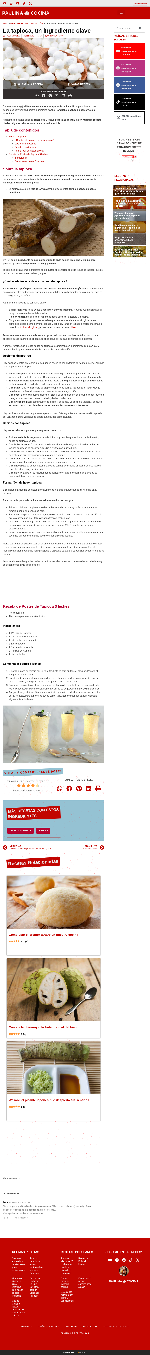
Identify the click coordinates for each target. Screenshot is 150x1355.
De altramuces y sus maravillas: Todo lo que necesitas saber (127, 228)
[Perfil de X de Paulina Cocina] (30, 3)
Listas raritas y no (19, 23)
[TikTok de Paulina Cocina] (24, 3)
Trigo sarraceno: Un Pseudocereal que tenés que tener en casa (128, 191)
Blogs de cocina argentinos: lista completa (123, 240)
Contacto (71, 1326)
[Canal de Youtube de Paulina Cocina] (4, 3)
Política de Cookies (116, 1326)
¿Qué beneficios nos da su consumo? (34, 140)
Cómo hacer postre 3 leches (29, 161)
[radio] (19, 786)
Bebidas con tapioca (25, 147)
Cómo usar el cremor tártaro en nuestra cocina (43, 934)
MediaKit (26, 1326)
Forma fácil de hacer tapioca (29, 150)
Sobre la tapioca (17, 136)
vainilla (43, 830)
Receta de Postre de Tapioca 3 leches (28, 154)
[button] (121, 12)
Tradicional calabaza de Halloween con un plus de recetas (129, 203)
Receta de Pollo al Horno (83, 1261)
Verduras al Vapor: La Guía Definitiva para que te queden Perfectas (17, 1287)
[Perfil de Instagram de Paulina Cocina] (11, 3)
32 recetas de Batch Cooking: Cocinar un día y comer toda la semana (129, 252)
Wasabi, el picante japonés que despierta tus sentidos (49, 1100)
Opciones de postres (25, 143)
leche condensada (20, 830)
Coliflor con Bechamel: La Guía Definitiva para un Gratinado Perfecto (35, 1287)
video (73, 327)
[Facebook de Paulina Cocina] (17, 3)
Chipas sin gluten (29, 327)
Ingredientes (21, 158)
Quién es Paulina (48, 1326)
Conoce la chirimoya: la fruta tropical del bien (43, 1027)
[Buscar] (140, 28)
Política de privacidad (75, 1333)
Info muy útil (37, 23)
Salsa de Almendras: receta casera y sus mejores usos (18, 1264)
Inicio (5, 23)
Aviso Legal (90, 1326)
